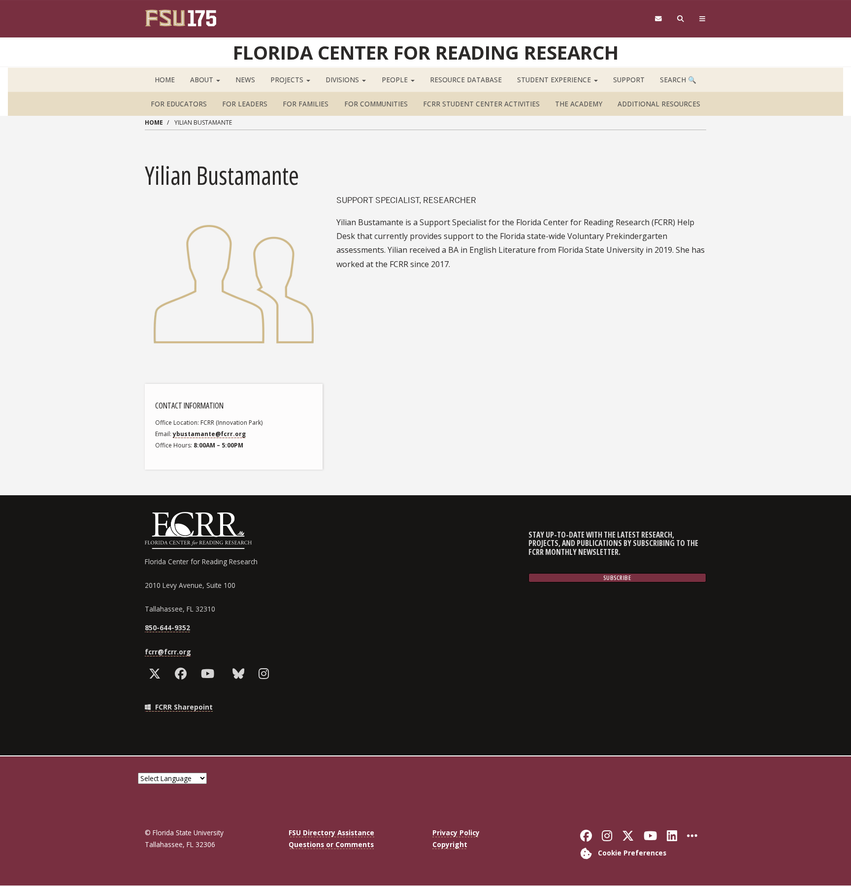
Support (629, 79)
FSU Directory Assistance (331, 832)
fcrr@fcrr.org (168, 651)
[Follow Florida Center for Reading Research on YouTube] (210, 674)
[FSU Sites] (702, 19)
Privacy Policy (456, 832)
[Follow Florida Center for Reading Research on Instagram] (266, 674)
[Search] (681, 19)
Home (165, 79)
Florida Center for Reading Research (426, 52)
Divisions (343, 79)
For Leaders (244, 103)
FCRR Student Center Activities (481, 103)
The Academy (578, 103)
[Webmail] (658, 19)
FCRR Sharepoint (183, 707)
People (396, 79)
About (202, 79)
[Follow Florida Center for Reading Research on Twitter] (157, 674)
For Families (305, 103)
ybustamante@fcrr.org (209, 434)
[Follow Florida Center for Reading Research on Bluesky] (240, 674)
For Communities (376, 103)
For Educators (179, 103)
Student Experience (555, 79)
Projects (287, 79)
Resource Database (466, 79)
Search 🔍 (678, 79)
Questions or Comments (331, 844)
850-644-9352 (167, 627)
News (245, 79)
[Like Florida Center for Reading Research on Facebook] (183, 674)
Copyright (449, 844)
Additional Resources (659, 103)
